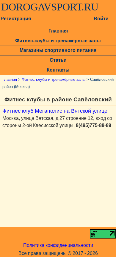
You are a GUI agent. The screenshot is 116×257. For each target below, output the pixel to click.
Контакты (58, 69)
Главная (58, 30)
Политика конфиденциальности (58, 245)
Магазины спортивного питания (58, 50)
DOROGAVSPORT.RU (49, 7)
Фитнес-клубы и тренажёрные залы (58, 40)
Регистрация (16, 18)
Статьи (58, 60)
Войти (101, 18)
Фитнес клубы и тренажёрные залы (53, 79)
